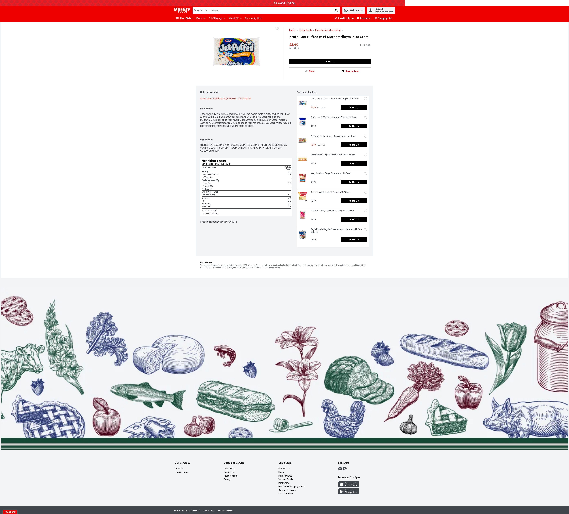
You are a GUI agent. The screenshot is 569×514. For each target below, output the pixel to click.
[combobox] (201, 10)
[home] (182, 10)
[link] (344, 18)
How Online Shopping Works (291, 486)
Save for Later (352, 71)
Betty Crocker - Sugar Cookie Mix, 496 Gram (331, 173)
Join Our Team (182, 472)
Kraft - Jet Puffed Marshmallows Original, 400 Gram (335, 98)
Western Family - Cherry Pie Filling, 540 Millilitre (332, 211)
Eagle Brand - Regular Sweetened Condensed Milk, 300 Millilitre (336, 231)
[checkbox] (277, 29)
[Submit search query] (336, 10)
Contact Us (229, 472)
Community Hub (253, 18)
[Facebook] (340, 469)
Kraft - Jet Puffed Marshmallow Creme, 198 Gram (334, 117)
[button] (362, 9)
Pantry (292, 30)
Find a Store (284, 468)
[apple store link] (348, 486)
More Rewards (285, 476)
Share (311, 71)
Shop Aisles (186, 18)
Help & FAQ (229, 468)
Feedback (10, 512)
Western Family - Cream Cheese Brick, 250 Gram (333, 136)
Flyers (281, 472)
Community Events (287, 490)
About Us (179, 468)
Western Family (285, 479)
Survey (227, 479)
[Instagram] (345, 469)
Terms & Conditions (225, 510)
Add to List (330, 61)
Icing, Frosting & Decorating (328, 30)
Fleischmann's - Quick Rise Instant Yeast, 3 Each (333, 155)
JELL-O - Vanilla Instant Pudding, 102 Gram (330, 192)
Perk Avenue (284, 483)
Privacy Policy (208, 510)
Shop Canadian (285, 493)
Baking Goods (305, 30)
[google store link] (348, 493)
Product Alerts (230, 476)
